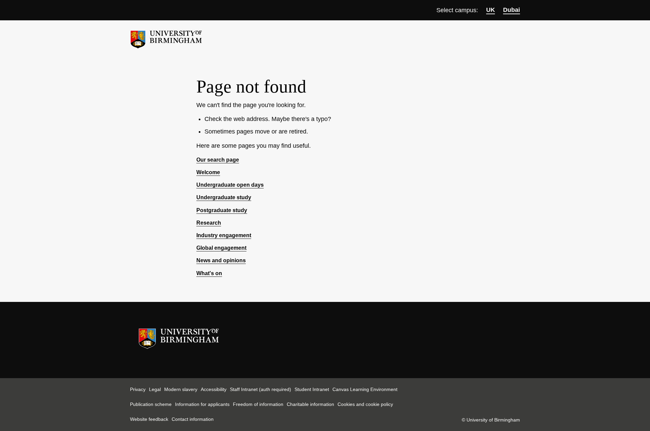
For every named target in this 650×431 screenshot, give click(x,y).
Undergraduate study (223, 197)
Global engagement (221, 248)
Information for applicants (202, 404)
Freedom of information (258, 404)
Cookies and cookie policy (365, 404)
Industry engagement (223, 235)
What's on (209, 273)
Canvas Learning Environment (364, 389)
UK (490, 9)
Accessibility (213, 389)
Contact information (193, 419)
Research (208, 223)
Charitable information (310, 404)
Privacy (138, 389)
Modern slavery (180, 389)
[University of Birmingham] (166, 36)
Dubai (511, 9)
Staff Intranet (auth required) (260, 389)
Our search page (217, 160)
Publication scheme (151, 404)
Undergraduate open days (230, 185)
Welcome (208, 172)
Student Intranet (312, 389)
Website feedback (149, 419)
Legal (155, 389)
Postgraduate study (221, 210)
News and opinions (221, 260)
